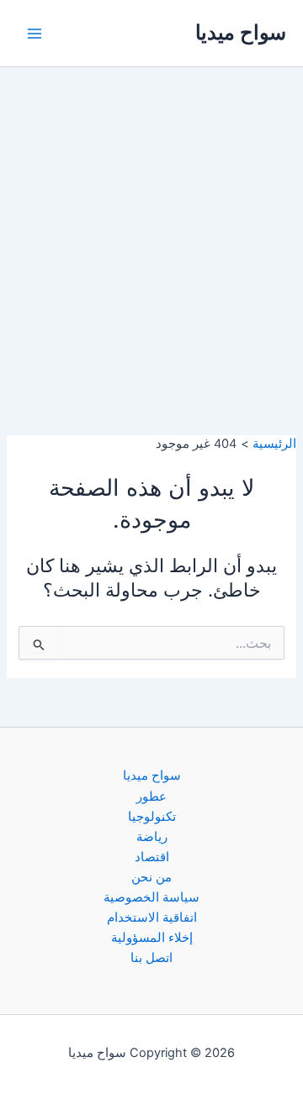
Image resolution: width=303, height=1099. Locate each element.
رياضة (151, 836)
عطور (151, 796)
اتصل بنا (151, 957)
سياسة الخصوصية (151, 897)
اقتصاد (152, 857)
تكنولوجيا (152, 816)
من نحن (151, 877)
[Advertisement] (151, 227)
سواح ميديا (240, 32)
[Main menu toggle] (34, 33)
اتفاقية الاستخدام (152, 917)
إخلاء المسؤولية (152, 937)
